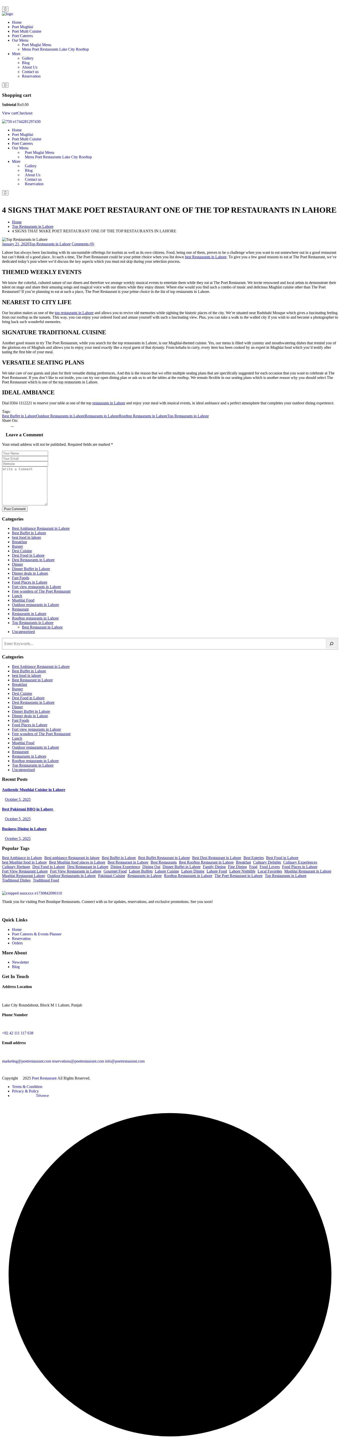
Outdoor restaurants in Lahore (35, 605)
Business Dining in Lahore (24, 829)
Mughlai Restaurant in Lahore (307, 871)
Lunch (17, 596)
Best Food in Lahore (282, 858)
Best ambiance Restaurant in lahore (72, 858)
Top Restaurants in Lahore (33, 226)
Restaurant (20, 609)
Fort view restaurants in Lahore (36, 587)
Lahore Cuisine (167, 871)
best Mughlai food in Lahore (24, 862)
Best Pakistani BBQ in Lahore (28, 809)
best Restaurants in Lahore (206, 257)
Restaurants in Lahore (102, 416)
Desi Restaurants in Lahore (33, 560)
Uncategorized (23, 632)
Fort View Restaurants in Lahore (75, 871)
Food (253, 867)
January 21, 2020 (15, 244)
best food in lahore (26, 537)
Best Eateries (253, 858)
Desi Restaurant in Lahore (87, 867)
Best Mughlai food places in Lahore (77, 862)
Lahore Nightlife (242, 871)
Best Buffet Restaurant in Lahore (164, 858)
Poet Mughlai (22, 27)
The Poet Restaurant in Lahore (239, 876)
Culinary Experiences (300, 862)
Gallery (28, 58)
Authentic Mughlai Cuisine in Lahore (33, 790)
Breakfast (19, 542)
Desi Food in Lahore (28, 555)
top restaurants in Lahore (74, 313)
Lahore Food (217, 871)
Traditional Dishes (16, 880)
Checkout (24, 113)
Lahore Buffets (141, 871)
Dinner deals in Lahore (30, 573)
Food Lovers (270, 867)
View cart (9, 113)
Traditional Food (46, 880)
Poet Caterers (22, 36)
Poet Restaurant (44, 1078)
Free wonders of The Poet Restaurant (41, 591)
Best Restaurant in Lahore (42, 627)
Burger (17, 546)
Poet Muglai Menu (36, 45)
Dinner (17, 564)
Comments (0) (83, 244)
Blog (26, 63)
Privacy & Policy (25, 1091)
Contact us (30, 72)
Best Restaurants (164, 862)
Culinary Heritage (16, 867)
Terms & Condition (27, 1086)
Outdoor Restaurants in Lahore (60, 416)
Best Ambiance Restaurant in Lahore (41, 528)
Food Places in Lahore (29, 582)
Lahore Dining (192, 871)
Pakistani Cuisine (111, 876)
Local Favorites (270, 871)
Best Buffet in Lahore (19, 416)
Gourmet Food (115, 871)
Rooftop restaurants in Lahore (35, 618)
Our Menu (20, 40)
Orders (17, 943)
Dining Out (151, 867)
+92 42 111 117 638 (17, 1033)
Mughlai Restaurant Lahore (23, 876)
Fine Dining (237, 867)
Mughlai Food (23, 600)
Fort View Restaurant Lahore (25, 871)
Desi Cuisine (22, 551)
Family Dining (214, 867)
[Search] (331, 643)
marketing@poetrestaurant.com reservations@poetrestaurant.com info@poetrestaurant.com (73, 1061)
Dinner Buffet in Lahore (31, 569)
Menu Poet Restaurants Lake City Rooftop (55, 49)
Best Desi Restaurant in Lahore (216, 858)
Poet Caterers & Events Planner (36, 934)
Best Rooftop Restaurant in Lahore (206, 862)
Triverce (42, 1095)
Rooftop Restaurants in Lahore (143, 416)
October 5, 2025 (18, 799)
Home (17, 22)
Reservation (31, 76)
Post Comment (15, 509)
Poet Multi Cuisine (26, 31)
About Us (29, 67)
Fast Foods (20, 578)
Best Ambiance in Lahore (22, 858)
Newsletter (20, 962)
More (16, 54)
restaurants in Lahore (108, 403)
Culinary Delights (267, 862)
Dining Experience (125, 867)
